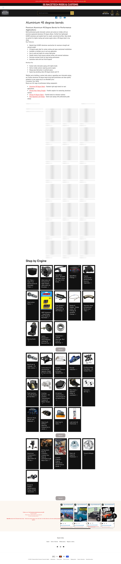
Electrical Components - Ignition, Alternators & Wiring (32, 457)
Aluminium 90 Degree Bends (37, 86)
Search (47, 541)
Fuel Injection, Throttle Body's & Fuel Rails (32, 394)
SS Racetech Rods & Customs (37, 559)
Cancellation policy (89, 559)
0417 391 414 (106, 13)
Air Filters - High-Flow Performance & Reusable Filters (32, 283)
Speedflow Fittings (73, 276)
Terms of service (66, 559)
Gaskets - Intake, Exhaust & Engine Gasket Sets (60, 370)
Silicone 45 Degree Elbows (36, 95)
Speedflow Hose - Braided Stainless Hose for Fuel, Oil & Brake (60, 278)
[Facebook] (56, 18)
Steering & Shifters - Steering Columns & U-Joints (45, 425)
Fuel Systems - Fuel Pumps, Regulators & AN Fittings (60, 308)
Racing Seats (31, 339)
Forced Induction (73, 368)
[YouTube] (65, 18)
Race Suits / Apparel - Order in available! (73, 392)
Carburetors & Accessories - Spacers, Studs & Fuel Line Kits (46, 370)
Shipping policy (73, 559)
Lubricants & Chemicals (74, 422)
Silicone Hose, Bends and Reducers (31, 419)
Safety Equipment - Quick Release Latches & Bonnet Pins (45, 339)
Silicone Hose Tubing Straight (37, 90)
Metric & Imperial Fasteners (73, 455)
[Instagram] (60, 18)
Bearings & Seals (59, 422)
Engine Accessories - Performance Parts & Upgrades (88, 279)
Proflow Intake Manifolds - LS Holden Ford (88, 369)
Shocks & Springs (86, 390)
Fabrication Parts (31, 303)
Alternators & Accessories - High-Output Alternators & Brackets (45, 283)
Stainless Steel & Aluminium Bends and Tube (88, 308)
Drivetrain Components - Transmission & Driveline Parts (60, 395)
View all (61, 349)
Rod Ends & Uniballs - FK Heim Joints (31, 366)
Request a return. (71, 541)
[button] (3, 7)
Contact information (81, 559)
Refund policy (62, 541)
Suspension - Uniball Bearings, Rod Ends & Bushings (60, 339)
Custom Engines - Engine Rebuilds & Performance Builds (60, 462)
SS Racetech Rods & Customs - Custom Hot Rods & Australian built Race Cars (46, 455)
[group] (67, 515)
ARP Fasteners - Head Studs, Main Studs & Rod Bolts (46, 315)
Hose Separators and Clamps (37, 96)
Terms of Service (54, 541)
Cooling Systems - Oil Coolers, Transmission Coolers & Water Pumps (45, 397)
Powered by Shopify (45, 559)
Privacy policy (59, 559)
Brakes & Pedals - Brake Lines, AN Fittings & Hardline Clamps (74, 310)
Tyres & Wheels (89, 453)
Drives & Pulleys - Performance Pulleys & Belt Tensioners (31, 488)
